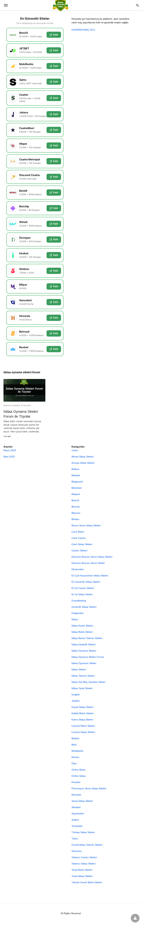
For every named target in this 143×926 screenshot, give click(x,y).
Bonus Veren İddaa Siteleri (86, 525)
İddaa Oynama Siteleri (17, 405)
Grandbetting (79, 600)
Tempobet (77, 826)
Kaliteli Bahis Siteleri (83, 713)
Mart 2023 (9, 456)
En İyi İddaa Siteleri (82, 594)
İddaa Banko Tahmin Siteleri (87, 638)
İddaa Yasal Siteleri (82, 688)
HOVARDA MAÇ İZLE (83, 29)
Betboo (75, 469)
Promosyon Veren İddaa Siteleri (89, 788)
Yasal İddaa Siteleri (82, 876)
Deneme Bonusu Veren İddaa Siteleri (92, 556)
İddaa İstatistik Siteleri (84, 644)
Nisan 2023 (9, 450)
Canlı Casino (79, 538)
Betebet (76, 475)
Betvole (76, 506)
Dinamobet (78, 569)
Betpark (76, 494)
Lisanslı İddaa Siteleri (83, 732)
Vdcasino (77, 851)
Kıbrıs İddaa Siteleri (82, 719)
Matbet (75, 738)
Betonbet (76, 487)
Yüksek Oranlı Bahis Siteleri (87, 882)
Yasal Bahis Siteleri (82, 869)
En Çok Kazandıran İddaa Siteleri (90, 575)
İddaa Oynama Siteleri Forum (88, 657)
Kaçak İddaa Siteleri (82, 707)
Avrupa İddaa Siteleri (83, 462)
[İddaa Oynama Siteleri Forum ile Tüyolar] (24, 390)
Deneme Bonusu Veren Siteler (88, 563)
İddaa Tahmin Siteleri (83, 675)
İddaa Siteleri (79, 669)
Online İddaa (79, 776)
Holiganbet (77, 613)
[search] (138, 5)
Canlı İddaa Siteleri (82, 544)
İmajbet (76, 694)
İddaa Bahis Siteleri (82, 631)
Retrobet (76, 794)
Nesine (75, 757)
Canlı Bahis (78, 531)
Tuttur (75, 838)
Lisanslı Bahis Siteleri (83, 725)
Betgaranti (77, 481)
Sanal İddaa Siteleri (82, 801)
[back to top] (135, 918)
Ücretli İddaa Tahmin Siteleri (87, 844)
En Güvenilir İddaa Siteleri (86, 581)
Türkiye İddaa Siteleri (83, 832)
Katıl (55, 34)
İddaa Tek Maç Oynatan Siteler (89, 682)
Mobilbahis (77, 750)
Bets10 (75, 500)
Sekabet (76, 807)
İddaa (75, 619)
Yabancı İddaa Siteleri (84, 863)
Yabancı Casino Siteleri (84, 857)
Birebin (75, 519)
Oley (74, 763)
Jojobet (76, 700)
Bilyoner (76, 513)
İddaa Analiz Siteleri (82, 625)
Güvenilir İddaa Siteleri (84, 606)
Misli (74, 744)
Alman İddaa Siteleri (83, 456)
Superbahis (78, 813)
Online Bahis (78, 769)
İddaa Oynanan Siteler (84, 663)
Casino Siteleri (79, 550)
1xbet (75, 450)
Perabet (76, 782)
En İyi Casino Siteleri (83, 588)
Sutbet (75, 819)
